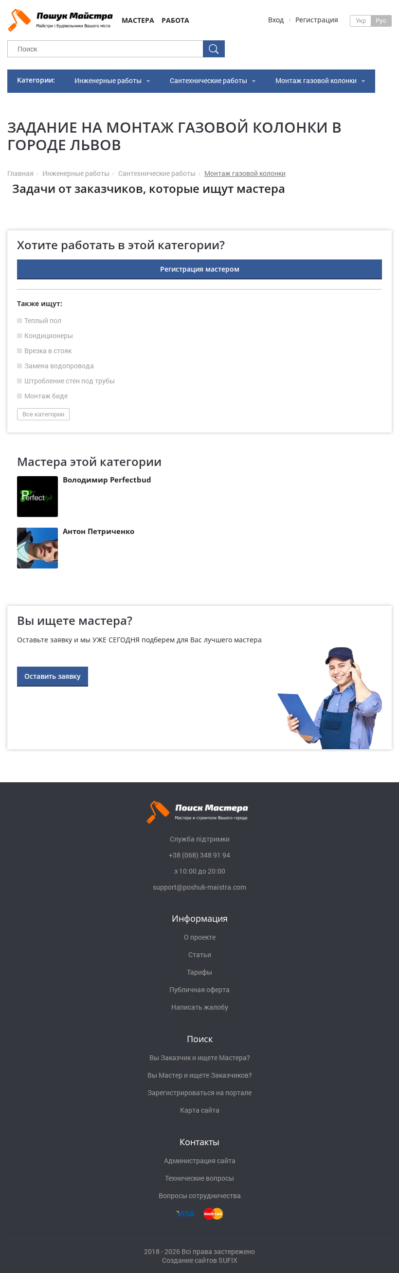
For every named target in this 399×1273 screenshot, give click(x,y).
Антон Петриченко (98, 531)
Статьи (199, 954)
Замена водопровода (59, 365)
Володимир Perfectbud (107, 479)
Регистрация (316, 19)
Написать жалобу (199, 1007)
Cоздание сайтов (189, 1260)
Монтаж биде (46, 396)
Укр (361, 20)
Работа (175, 20)
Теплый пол (42, 320)
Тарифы (199, 972)
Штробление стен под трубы (69, 381)
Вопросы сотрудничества (200, 1195)
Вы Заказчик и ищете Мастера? (199, 1057)
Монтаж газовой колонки (316, 80)
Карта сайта (199, 1110)
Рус (381, 20)
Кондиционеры (48, 335)
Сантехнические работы (208, 80)
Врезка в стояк (48, 350)
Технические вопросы (199, 1178)
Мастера (138, 20)
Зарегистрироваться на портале (199, 1092)
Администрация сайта (200, 1160)
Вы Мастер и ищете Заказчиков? (199, 1075)
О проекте (200, 937)
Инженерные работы (108, 80)
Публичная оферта (199, 989)
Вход (276, 19)
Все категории (43, 414)
